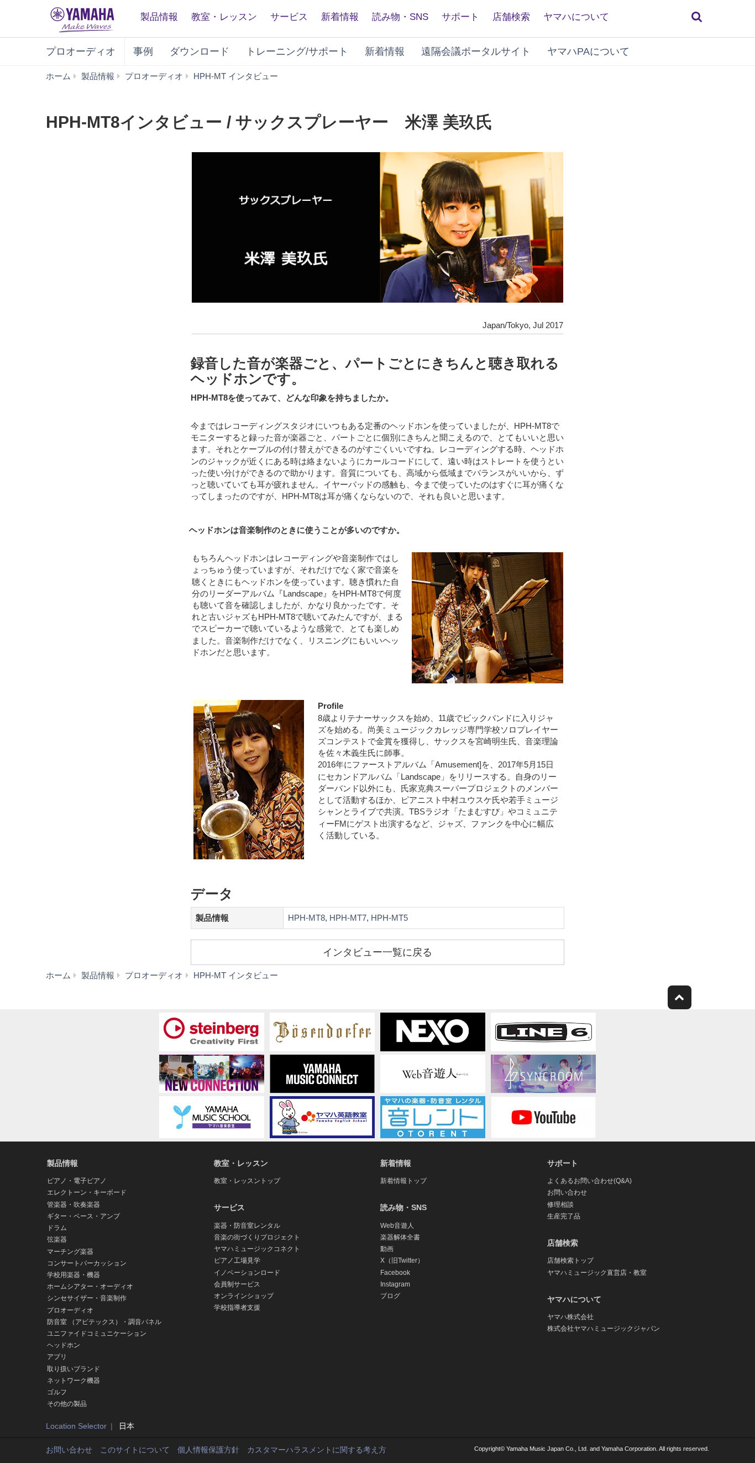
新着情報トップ (403, 1181)
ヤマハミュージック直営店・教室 (597, 1273)
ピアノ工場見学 (237, 1260)
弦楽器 (57, 1239)
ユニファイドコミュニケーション (96, 1333)
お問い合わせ (567, 1192)
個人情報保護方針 (208, 1449)
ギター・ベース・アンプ (83, 1216)
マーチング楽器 (70, 1252)
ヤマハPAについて (588, 51)
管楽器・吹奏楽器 (73, 1204)
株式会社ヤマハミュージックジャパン (603, 1328)
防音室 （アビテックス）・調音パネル (104, 1322)
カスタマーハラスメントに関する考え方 (316, 1449)
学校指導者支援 (237, 1307)
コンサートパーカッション (87, 1263)
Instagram (395, 1284)
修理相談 (560, 1204)
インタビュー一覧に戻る (377, 952)
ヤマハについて (576, 17)
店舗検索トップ (570, 1260)
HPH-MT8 (306, 917)
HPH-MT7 (347, 917)
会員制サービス (237, 1284)
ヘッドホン (63, 1345)
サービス (289, 17)
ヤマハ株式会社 (570, 1317)
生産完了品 (563, 1216)
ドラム (57, 1228)
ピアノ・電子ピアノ (77, 1181)
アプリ (57, 1357)
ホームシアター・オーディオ (90, 1286)
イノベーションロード (247, 1273)
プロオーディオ (81, 51)
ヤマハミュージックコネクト (257, 1249)
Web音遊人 (397, 1225)
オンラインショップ (244, 1296)
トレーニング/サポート (297, 51)
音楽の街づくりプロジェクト (257, 1237)
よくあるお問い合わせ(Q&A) (589, 1181)
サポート (460, 17)
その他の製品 (67, 1404)
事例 (143, 51)
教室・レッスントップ (247, 1181)
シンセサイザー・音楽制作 (87, 1298)
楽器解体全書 (400, 1237)
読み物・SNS (400, 17)
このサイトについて (135, 1449)
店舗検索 (511, 17)
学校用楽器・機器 (73, 1275)
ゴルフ (57, 1392)
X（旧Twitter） (402, 1260)
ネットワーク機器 (73, 1380)
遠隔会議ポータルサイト (476, 51)
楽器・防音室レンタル (247, 1225)
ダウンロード (199, 51)
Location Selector (76, 1426)
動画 (387, 1249)
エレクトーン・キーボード (87, 1192)
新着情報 (340, 17)
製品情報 (159, 17)
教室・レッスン (224, 17)
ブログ (390, 1296)
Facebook (395, 1273)
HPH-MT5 (389, 917)
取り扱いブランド (73, 1369)
